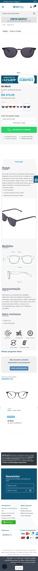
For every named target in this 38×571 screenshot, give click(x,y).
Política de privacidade (27, 513)
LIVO (34, 1)
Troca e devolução (26, 515)
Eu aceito (19, 568)
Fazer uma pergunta (19, 368)
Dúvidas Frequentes (26, 511)
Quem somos (24, 508)
